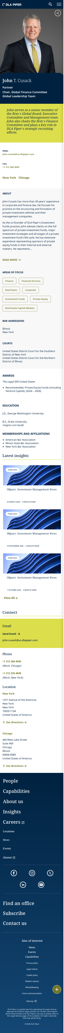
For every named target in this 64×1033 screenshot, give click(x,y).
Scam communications (32, 993)
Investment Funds (15, 299)
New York (9, 177)
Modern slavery (32, 981)
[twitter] (50, 873)
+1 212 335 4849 (11, 673)
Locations (8, 831)
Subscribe (14, 913)
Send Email (9, 634)
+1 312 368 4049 (10, 167)
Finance (9, 280)
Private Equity (40, 299)
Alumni (7, 857)
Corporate (30, 289)
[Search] (50, 4)
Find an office (18, 903)
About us (13, 801)
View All (9, 598)
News (6, 840)
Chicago (23, 177)
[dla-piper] (11, 4)
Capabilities (16, 791)
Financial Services (31, 280)
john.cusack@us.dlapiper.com (18, 154)
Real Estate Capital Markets (19, 308)
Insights (12, 811)
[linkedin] (23, 885)
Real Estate (11, 289)
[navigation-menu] (59, 4)
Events (7, 848)
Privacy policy (32, 963)
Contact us (15, 923)
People (10, 781)
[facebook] (14, 873)
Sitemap (29, 1001)
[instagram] (32, 873)
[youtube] (41, 885)
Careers (11, 822)
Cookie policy (32, 975)
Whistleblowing (32, 987)
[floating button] (57, 989)
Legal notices (32, 969)
